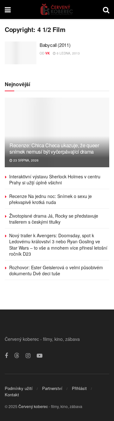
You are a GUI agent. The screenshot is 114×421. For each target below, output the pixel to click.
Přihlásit (79, 388)
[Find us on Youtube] (39, 355)
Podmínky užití (19, 388)
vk (47, 53)
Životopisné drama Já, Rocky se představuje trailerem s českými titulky (53, 219)
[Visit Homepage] (57, 9)
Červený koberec (33, 406)
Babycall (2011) (55, 44)
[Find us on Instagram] (28, 355)
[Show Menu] (8, 9)
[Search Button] (106, 9)
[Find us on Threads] (16, 355)
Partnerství (52, 388)
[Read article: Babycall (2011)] (20, 52)
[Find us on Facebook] (6, 355)
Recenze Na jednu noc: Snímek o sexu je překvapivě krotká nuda (50, 199)
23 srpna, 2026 (25, 160)
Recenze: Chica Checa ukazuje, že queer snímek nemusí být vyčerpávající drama (54, 149)
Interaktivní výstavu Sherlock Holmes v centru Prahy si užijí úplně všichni (54, 179)
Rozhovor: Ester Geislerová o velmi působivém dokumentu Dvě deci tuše (56, 270)
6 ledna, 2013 (68, 53)
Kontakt (12, 395)
